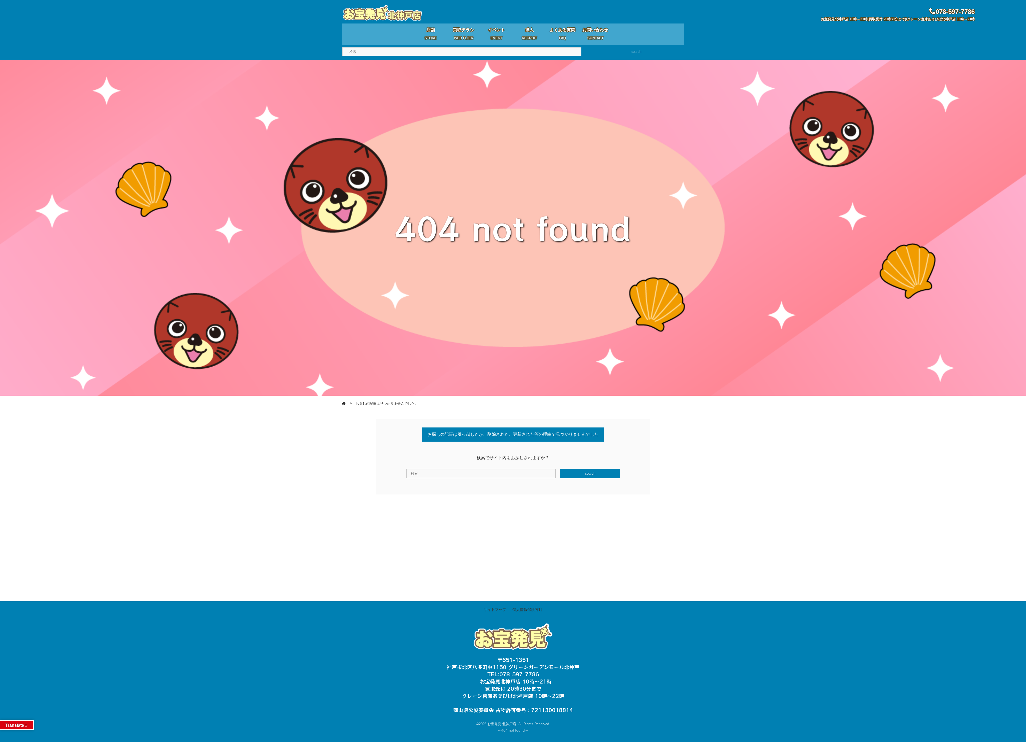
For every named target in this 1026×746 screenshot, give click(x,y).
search (636, 52)
